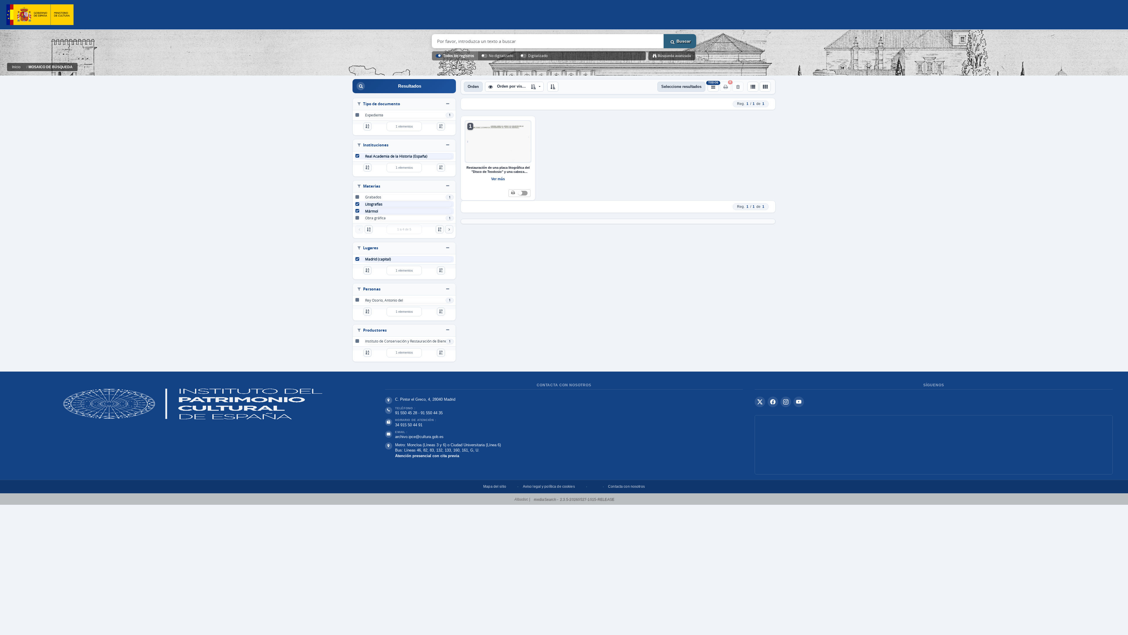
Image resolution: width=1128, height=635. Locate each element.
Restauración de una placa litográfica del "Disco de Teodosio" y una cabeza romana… (498, 170)
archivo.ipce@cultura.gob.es (419, 437)
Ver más (498, 179)
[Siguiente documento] (449, 229)
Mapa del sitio (494, 486)
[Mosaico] (765, 87)
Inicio (16, 67)
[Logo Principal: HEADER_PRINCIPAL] (40, 15)
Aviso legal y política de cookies (549, 486)
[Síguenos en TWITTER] (760, 402)
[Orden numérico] (441, 126)
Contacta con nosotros (626, 486)
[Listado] (752, 87)
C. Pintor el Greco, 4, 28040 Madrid (425, 399)
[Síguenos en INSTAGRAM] (785, 402)
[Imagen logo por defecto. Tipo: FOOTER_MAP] (934, 444)
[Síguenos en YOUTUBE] (798, 402)
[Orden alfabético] (367, 126)
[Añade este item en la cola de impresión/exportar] (513, 192)
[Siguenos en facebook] (773, 402)
